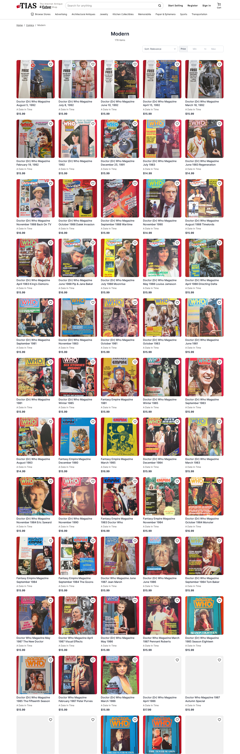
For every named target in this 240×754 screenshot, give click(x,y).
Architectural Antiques (83, 14)
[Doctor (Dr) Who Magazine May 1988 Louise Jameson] (162, 258)
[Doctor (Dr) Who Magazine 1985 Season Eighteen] (204, 615)
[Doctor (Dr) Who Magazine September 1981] (35, 317)
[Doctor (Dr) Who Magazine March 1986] (120, 675)
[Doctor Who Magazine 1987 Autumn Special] (204, 675)
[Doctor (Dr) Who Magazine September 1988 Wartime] (120, 198)
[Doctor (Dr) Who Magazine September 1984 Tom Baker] (204, 556)
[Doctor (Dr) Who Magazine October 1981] (120, 317)
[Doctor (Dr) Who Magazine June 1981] (204, 317)
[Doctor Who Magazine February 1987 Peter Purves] (78, 675)
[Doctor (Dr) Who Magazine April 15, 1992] (162, 79)
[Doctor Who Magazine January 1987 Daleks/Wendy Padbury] (78, 735)
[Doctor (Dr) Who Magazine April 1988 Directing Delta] (204, 258)
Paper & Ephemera (166, 14)
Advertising (61, 14)
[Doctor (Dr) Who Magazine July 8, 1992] (78, 79)
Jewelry (104, 14)
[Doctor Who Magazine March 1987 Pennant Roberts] (162, 615)
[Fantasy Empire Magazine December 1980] (78, 437)
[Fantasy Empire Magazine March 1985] (120, 437)
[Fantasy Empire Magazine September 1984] (35, 556)
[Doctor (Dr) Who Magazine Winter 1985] (78, 377)
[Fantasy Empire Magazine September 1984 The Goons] (78, 556)
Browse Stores (42, 14)
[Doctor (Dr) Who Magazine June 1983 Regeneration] (204, 139)
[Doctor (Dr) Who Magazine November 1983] (78, 317)
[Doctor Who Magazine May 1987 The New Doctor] (35, 615)
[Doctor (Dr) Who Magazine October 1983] (162, 317)
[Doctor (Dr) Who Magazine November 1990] (162, 198)
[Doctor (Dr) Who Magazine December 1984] (162, 437)
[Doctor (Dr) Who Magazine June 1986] (162, 556)
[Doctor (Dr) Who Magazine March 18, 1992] (204, 79)
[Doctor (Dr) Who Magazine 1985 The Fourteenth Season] (35, 735)
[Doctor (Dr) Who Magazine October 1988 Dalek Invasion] (78, 198)
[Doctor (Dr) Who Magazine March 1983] (204, 437)
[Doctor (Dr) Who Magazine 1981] (35, 377)
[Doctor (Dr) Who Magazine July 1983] (162, 139)
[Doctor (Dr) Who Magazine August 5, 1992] (35, 79)
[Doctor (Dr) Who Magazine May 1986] (120, 615)
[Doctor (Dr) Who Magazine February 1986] (204, 735)
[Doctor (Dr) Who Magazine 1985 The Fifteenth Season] (35, 675)
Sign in (206, 5)
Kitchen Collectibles (123, 14)
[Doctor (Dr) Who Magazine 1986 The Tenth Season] (120, 735)
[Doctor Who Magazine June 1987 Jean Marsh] (120, 556)
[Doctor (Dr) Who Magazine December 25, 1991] (120, 139)
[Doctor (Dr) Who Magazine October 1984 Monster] (204, 496)
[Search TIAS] (160, 5)
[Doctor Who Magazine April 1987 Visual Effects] (78, 615)
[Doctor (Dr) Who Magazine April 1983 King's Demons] (35, 258)
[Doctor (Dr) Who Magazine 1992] (78, 139)
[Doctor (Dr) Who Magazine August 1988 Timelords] (204, 198)
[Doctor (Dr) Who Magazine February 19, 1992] (35, 139)
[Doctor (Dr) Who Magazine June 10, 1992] (120, 79)
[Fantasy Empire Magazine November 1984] (162, 496)
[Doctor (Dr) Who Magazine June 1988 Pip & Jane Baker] (78, 258)
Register (193, 5)
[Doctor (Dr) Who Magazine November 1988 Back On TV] (35, 198)
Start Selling (175, 5)
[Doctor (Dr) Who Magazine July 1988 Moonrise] (120, 258)
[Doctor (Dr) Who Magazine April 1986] (162, 675)
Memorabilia (144, 14)
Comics (30, 25)
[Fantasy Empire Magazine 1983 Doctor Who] (120, 496)
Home (19, 25)
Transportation (199, 14)
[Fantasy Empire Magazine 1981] (120, 377)
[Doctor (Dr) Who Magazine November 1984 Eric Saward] (35, 496)
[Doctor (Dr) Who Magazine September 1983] (204, 377)
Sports (183, 14)
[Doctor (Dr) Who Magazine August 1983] (35, 437)
